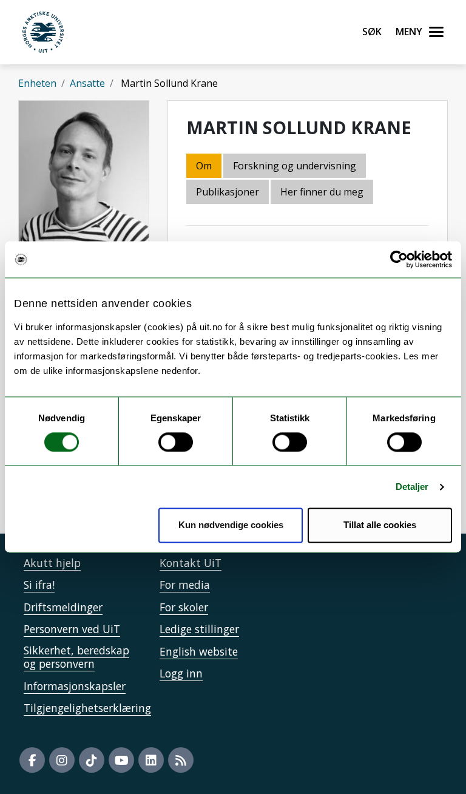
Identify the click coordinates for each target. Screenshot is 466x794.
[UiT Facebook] (32, 760)
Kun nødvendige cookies (230, 525)
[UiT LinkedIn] (151, 760)
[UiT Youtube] (121, 760)
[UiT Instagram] (62, 760)
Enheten (37, 83)
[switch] (175, 442)
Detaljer (412, 486)
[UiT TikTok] (91, 760)
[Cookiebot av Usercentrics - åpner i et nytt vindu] (399, 259)
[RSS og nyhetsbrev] (181, 760)
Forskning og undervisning (294, 165)
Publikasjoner (227, 191)
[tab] (228, 193)
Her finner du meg (321, 191)
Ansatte (87, 83)
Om (204, 165)
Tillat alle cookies (379, 525)
